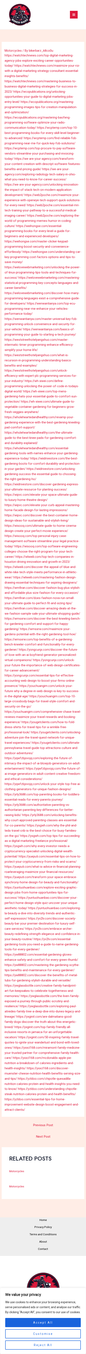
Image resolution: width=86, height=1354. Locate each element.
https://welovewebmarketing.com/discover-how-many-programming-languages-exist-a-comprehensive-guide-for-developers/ (42, 298)
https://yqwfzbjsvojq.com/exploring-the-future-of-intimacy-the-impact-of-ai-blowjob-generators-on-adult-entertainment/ (43, 763)
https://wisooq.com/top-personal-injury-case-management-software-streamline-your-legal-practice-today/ (42, 541)
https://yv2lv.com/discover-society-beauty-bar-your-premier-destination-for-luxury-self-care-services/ (40, 924)
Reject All (43, 1345)
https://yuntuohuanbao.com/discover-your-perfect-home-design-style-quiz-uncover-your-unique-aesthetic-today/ (41, 903)
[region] (43, 1321)
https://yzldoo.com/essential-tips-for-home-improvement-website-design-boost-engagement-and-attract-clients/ (42, 1104)
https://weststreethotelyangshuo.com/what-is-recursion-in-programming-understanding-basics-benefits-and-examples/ (38, 360)
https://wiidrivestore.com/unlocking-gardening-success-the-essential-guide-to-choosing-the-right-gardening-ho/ (41, 474)
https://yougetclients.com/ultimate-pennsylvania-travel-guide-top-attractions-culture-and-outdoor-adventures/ (42, 748)
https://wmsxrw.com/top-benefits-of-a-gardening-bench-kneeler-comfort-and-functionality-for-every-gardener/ (40, 645)
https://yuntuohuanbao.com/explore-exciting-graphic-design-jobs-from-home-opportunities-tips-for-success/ (41, 893)
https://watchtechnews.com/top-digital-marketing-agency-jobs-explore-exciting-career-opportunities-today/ (39, 61)
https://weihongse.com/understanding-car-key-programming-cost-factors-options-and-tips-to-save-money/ (43, 257)
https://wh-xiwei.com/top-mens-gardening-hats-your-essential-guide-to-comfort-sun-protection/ (41, 396)
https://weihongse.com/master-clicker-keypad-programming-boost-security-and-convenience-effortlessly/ (37, 247)
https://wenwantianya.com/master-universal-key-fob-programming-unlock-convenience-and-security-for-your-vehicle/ (41, 324)
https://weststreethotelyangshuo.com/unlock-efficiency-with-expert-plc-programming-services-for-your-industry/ (41, 376)
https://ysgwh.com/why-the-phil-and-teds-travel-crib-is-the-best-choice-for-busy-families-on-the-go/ (41, 831)
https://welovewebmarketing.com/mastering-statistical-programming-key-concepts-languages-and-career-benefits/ (42, 283)
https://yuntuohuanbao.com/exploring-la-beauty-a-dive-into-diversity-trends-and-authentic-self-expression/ (43, 913)
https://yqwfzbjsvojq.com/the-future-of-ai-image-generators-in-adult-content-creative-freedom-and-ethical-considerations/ (43, 774)
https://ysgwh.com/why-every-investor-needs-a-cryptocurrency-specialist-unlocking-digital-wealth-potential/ (39, 851)
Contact (43, 1248)
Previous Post (43, 1125)
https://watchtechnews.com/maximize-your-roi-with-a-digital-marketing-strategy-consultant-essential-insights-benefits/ (42, 71)
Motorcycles (13, 50)
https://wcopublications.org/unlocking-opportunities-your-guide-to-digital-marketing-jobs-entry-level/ (39, 97)
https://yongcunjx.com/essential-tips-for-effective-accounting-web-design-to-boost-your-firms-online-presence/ (40, 681)
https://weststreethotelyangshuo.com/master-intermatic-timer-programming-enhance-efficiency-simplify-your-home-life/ (39, 345)
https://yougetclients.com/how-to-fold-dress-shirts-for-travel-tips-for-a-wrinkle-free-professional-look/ (40, 727)
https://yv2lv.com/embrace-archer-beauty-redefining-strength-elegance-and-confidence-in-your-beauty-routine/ (43, 934)
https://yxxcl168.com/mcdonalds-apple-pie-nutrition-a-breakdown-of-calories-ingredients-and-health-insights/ (39, 1063)
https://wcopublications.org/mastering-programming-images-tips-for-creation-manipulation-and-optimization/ (41, 107)
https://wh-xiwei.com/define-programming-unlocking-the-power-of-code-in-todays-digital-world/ (42, 386)
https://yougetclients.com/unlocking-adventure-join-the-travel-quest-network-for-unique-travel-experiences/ (43, 737)
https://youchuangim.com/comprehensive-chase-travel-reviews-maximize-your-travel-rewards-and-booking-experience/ (43, 717)
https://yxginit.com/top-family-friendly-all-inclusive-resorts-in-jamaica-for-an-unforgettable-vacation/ (39, 1032)
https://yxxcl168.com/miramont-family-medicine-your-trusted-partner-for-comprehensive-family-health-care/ (42, 1053)
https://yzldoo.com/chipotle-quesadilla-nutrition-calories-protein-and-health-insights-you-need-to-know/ (42, 1084)
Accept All (43, 1322)
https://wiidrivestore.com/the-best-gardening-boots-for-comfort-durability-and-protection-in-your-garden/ (42, 464)
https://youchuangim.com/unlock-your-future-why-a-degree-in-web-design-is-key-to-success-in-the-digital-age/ (42, 691)
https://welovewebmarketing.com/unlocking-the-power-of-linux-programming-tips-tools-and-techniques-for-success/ (42, 272)
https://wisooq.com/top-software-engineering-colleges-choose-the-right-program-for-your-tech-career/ (41, 551)
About (43, 1241)
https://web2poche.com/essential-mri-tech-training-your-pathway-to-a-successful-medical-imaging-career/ (42, 210)
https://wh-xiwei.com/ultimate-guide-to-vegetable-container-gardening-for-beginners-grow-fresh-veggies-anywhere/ (40, 407)
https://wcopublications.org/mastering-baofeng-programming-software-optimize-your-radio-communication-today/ (38, 123)
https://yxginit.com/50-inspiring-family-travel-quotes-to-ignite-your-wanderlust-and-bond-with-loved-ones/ (42, 1042)
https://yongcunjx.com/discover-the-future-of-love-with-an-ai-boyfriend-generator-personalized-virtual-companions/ (41, 655)
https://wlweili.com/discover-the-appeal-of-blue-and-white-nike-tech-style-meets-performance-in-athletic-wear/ (41, 572)
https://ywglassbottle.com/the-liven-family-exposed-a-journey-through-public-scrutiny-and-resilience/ (42, 1001)
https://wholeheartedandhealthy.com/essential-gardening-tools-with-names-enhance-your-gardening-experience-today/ (41, 453)
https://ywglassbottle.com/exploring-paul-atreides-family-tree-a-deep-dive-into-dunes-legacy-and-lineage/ (43, 1011)
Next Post (43, 1136)
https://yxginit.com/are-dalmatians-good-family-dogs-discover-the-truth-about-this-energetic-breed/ (40, 1022)
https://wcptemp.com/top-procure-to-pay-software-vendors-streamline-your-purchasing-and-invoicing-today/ (40, 153)
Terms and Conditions (43, 1234)
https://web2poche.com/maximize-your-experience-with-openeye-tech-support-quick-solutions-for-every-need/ (43, 200)
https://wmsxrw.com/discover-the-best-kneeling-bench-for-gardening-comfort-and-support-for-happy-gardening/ (43, 624)
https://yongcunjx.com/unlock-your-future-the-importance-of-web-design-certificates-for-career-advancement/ (43, 665)
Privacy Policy (43, 1227)
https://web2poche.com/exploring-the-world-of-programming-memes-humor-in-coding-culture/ (42, 221)
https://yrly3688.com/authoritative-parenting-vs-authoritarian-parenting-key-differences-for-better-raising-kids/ (39, 810)
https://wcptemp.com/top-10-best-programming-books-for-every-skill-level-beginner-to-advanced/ (42, 133)
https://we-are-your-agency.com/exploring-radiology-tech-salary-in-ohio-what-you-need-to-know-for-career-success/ (40, 174)
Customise (43, 1333)
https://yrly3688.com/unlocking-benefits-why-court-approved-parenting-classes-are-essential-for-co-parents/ (41, 820)
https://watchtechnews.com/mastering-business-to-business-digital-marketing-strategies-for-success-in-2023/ (41, 86)
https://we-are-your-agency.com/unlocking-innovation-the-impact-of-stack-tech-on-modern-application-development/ (42, 190)
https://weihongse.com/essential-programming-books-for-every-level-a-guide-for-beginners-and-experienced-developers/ (38, 231)
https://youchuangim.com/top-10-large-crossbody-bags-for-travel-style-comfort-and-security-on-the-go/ (40, 701)
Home (43, 1220)
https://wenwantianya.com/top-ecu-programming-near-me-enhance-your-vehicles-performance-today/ (40, 309)
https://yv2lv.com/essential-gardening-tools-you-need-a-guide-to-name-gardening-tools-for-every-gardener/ (42, 944)
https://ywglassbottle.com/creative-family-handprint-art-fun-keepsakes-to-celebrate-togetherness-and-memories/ (41, 991)
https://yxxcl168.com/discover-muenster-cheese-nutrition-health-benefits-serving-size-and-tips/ (43, 1073)
